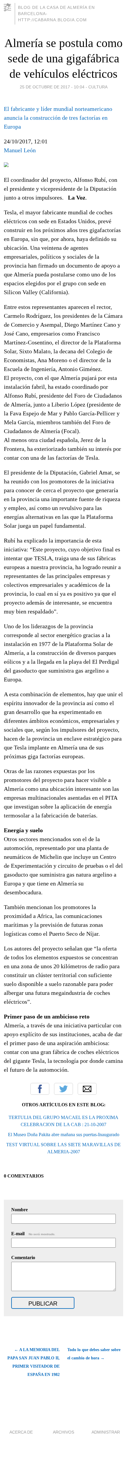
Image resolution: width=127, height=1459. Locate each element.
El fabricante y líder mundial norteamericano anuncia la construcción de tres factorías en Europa (58, 118)
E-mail (33, 1233)
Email (87, 1089)
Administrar (106, 1432)
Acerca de (21, 1432)
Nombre (19, 1209)
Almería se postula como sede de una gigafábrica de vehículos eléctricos (63, 58)
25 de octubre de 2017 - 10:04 (52, 87)
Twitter (63, 1089)
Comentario (23, 1257)
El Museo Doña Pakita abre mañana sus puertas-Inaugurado (63, 1134)
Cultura (98, 87)
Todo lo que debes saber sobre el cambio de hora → (94, 1354)
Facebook (39, 1089)
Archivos (63, 1432)
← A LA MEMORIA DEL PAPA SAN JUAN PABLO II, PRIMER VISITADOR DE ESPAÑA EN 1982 (33, 1362)
